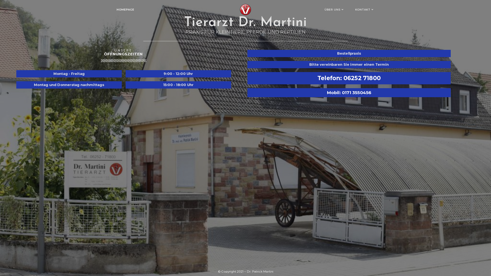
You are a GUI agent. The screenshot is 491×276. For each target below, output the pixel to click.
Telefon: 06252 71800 (349, 78)
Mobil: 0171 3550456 (349, 92)
